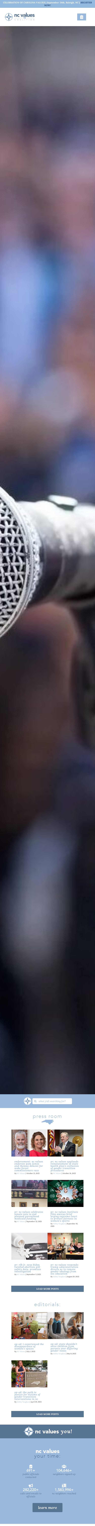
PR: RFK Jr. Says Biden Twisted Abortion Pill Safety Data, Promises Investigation (29, 1239)
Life (23, 1203)
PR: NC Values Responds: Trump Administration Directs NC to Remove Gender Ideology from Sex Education (65, 1236)
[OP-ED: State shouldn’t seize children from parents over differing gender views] (65, 1325)
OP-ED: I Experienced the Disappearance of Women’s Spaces (29, 1319)
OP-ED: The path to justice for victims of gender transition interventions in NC (29, 1365)
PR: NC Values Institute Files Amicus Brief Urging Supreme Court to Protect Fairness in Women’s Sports (65, 1183)
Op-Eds (34, 1332)
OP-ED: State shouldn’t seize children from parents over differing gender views (65, 1318)
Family (54, 1152)
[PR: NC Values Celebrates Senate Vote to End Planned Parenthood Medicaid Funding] (29, 1193)
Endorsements (21, 1153)
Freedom (60, 1202)
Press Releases (73, 1152)
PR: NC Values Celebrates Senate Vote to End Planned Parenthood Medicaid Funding (29, 1185)
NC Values (21, 1173)
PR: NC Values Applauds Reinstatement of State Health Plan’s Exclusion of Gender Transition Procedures (65, 1134)
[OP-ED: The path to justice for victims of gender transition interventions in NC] (29, 1373)
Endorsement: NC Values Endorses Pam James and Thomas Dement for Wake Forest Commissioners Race (29, 1132)
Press (36, 1153)
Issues (30, 1153)
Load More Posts (47, 1288)
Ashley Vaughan (59, 1224)
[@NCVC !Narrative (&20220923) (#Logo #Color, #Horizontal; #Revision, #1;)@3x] (19, 11)
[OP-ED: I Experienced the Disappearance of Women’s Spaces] (29, 1325)
